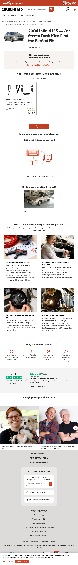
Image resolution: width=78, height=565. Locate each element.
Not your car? (33, 48)
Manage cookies (39, 523)
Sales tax (25, 541)
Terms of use (34, 541)
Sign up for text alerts (37, 492)
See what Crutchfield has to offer (38, 65)
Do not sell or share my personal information (39, 527)
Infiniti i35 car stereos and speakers (41, 21)
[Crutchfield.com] (12, 9)
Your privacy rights (39, 519)
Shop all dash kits (39, 126)
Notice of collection (39, 531)
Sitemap (53, 541)
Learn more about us (38, 401)
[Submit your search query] (51, 9)
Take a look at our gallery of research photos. (39, 212)
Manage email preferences (39, 535)
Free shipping (12, 3)
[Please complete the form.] (50, 484)
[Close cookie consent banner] (75, 555)
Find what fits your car (8, 21)
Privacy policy (39, 515)
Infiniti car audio (23, 21)
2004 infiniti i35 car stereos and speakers (15, 24)
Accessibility (44, 541)
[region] (39, 428)
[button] (75, 427)
